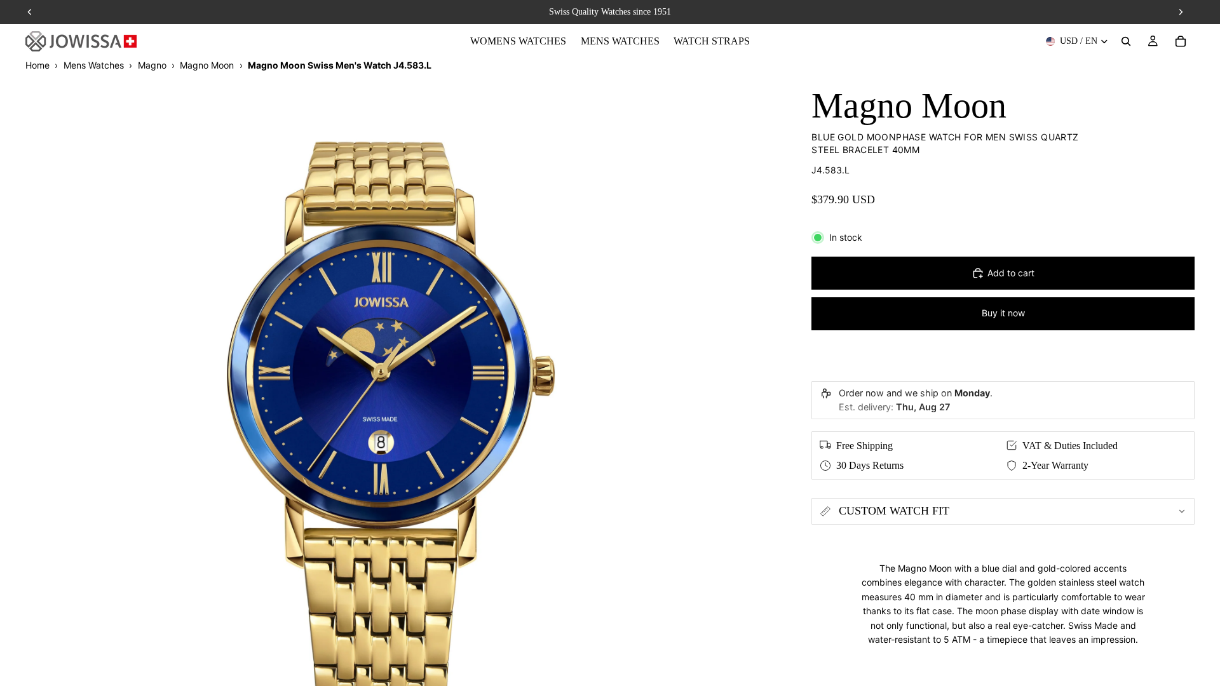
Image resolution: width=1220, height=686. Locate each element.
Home (37, 65)
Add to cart (1010, 272)
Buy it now (1003, 312)
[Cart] (1181, 41)
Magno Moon (207, 65)
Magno (152, 65)
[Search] (1126, 41)
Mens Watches (94, 65)
